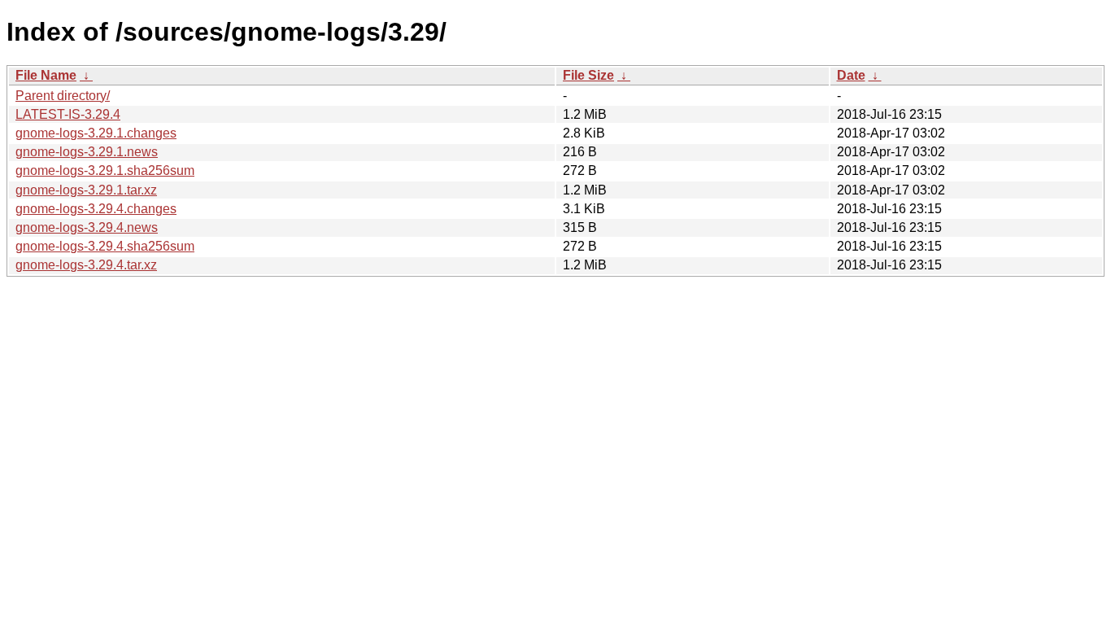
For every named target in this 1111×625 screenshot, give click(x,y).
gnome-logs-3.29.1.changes (95, 133)
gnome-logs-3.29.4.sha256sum (104, 246)
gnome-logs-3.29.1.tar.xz (86, 190)
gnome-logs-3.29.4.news (86, 227)
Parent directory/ (62, 96)
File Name (45, 75)
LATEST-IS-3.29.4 (67, 114)
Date (851, 75)
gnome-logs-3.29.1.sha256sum (104, 170)
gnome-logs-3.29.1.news (86, 152)
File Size (588, 75)
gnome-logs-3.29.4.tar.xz (86, 265)
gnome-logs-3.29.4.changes (95, 209)
